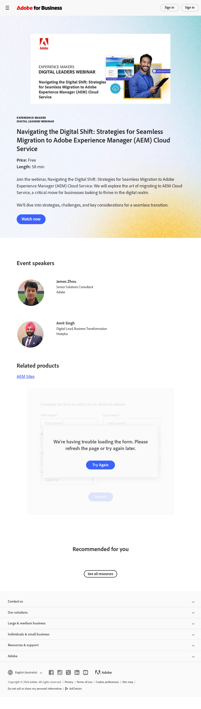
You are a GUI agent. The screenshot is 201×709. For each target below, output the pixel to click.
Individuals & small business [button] (29, 634)
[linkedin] (77, 672)
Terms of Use (84, 682)
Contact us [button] (15, 601)
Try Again (100, 465)
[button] (24, 672)
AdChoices (75, 688)
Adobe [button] (12, 656)
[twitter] (68, 672)
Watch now (31, 219)
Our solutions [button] (18, 612)
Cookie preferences (107, 682)
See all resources (100, 574)
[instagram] (59, 672)
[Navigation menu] (7, 7)
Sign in (169, 7)
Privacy (69, 682)
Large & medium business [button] (27, 623)
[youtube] (85, 672)
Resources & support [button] (23, 645)
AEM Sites (26, 376)
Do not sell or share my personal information (35, 688)
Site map (127, 682)
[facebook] (51, 672)
